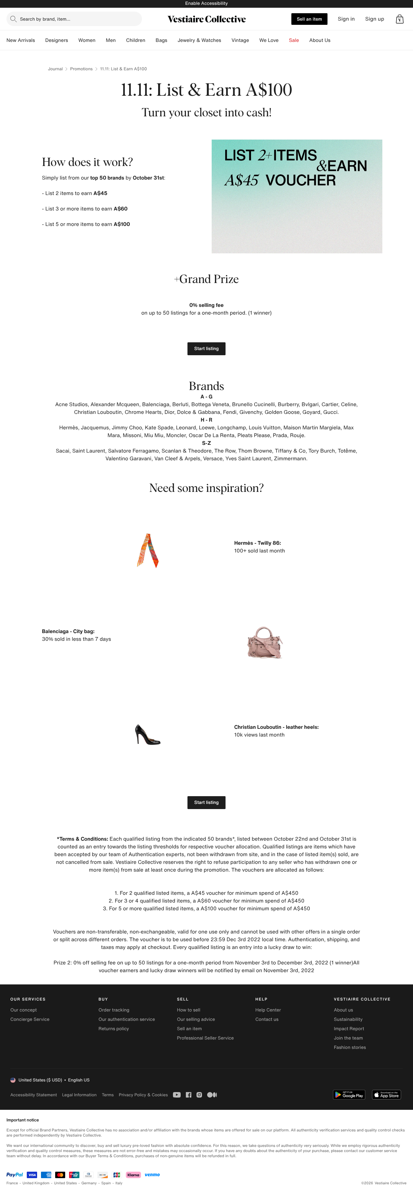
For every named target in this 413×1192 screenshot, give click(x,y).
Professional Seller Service (205, 1038)
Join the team (348, 1038)
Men (111, 40)
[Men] (121, 40)
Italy (119, 1183)
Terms (108, 1095)
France (12, 1183)
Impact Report (349, 1028)
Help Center (268, 1010)
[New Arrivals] (40, 40)
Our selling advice (196, 1019)
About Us (319, 40)
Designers (56, 40)
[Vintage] (254, 40)
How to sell (188, 1010)
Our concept (23, 1010)
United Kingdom (36, 1183)
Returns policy (113, 1028)
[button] (399, 19)
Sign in (346, 18)
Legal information (79, 1095)
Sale (294, 40)
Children (136, 40)
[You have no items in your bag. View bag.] (399, 19)
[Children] (150, 40)
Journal (55, 69)
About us (343, 1010)
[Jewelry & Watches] (226, 40)
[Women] (100, 40)
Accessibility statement (33, 1095)
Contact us (267, 1019)
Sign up (374, 18)
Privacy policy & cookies (143, 1095)
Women (87, 40)
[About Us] (335, 40)
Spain (106, 1183)
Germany (89, 1183)
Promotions (81, 69)
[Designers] (73, 40)
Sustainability (348, 1019)
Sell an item (309, 18)
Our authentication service (126, 1019)
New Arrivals (20, 40)
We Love (269, 40)
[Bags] (172, 40)
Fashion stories (350, 1047)
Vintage (240, 40)
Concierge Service (29, 1019)
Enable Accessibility (206, 3)
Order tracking (113, 1010)
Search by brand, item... (45, 18)
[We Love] (284, 40)
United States (65, 1183)
